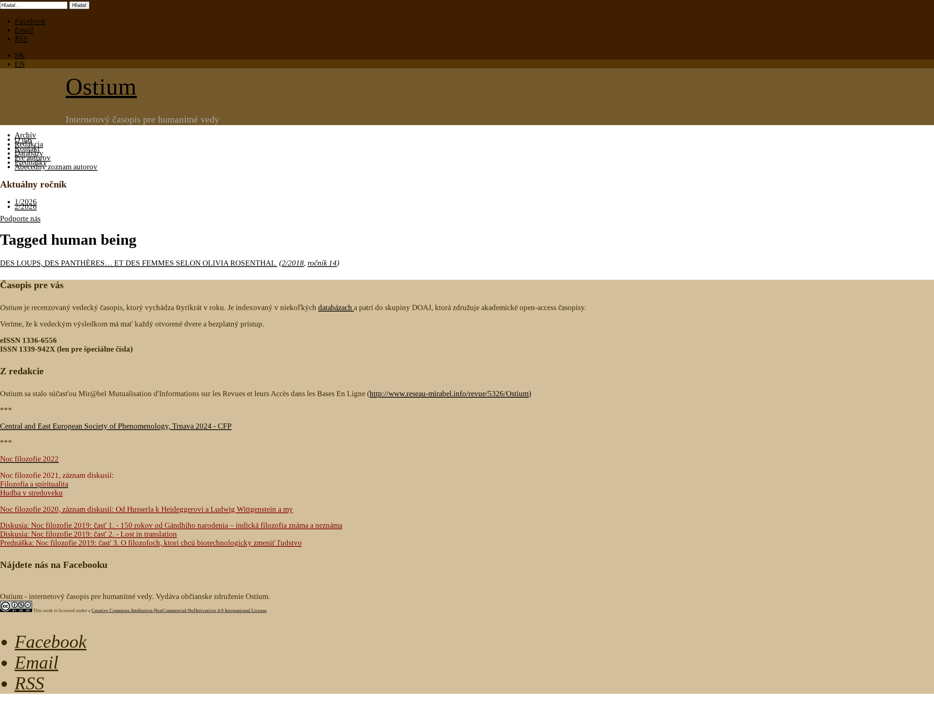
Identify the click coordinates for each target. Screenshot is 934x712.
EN (20, 63)
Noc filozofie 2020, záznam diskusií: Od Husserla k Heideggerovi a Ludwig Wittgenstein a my (146, 509)
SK (19, 55)
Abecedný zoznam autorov (56, 166)
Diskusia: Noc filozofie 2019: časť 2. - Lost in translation (88, 534)
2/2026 (26, 206)
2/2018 (293, 263)
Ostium (101, 87)
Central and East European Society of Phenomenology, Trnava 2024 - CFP (116, 426)
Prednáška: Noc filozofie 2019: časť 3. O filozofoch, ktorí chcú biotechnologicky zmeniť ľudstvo (151, 542)
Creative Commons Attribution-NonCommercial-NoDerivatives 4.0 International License (179, 610)
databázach (336, 307)
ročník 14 (322, 263)
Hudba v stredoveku (31, 492)
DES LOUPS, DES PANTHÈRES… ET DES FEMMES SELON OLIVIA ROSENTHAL (138, 263)
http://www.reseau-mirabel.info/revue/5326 (449, 393)
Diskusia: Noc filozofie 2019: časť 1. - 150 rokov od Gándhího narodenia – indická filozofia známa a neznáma (171, 525)
